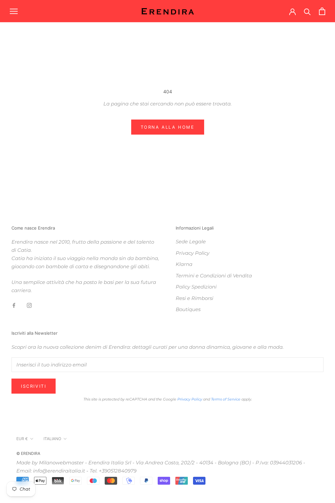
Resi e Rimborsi (194, 298)
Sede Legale (191, 241)
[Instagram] (29, 305)
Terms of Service (225, 399)
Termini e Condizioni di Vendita (214, 275)
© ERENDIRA (28, 453)
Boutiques (188, 309)
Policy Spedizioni (196, 287)
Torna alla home (168, 127)
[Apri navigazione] (14, 11)
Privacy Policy (192, 253)
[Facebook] (13, 305)
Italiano (52, 438)
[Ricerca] (307, 11)
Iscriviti (33, 386)
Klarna (184, 264)
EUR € (22, 438)
